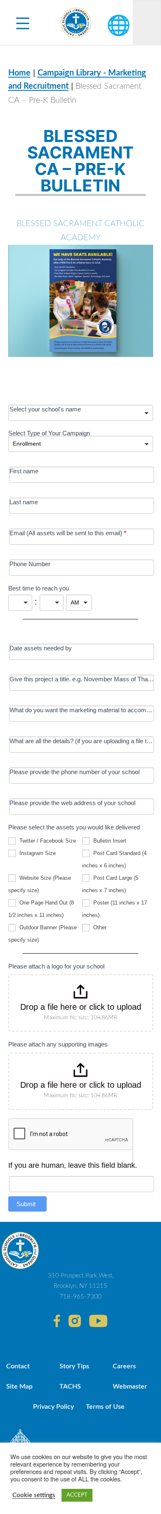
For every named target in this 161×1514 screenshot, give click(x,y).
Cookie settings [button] (33, 1495)
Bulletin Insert (109, 841)
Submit (26, 1203)
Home (19, 73)
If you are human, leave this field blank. (72, 1165)
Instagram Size (37, 853)
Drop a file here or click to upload (80, 1006)
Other (99, 927)
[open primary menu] (22, 22)
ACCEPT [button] (77, 1495)
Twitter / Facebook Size (47, 841)
